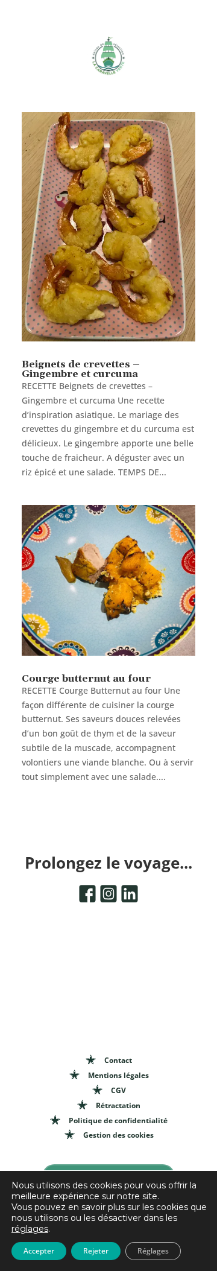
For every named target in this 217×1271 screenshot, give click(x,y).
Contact (118, 1060)
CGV (118, 1090)
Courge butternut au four (86, 679)
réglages (29, 1228)
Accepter (39, 1251)
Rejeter (95, 1251)
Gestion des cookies (118, 1135)
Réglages (153, 1251)
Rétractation (118, 1105)
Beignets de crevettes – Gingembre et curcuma (81, 369)
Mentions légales (118, 1075)
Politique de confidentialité (118, 1120)
